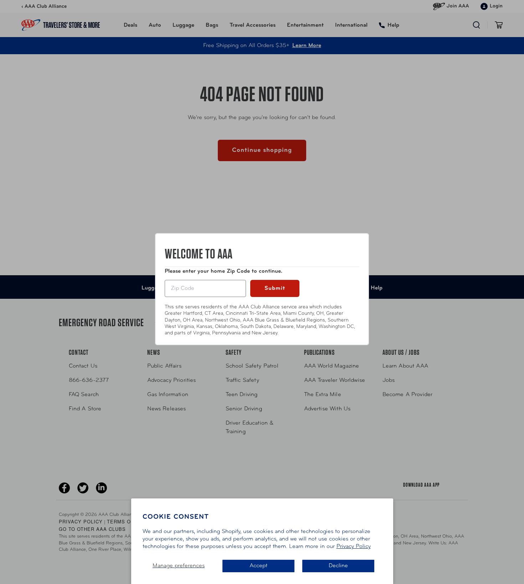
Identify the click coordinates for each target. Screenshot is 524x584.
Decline (338, 566)
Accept (258, 566)
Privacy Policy (354, 546)
